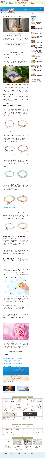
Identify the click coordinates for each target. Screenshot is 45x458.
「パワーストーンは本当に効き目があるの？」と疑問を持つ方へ (11, 366)
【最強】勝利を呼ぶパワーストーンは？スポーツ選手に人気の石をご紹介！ (13, 363)
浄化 (17, 432)
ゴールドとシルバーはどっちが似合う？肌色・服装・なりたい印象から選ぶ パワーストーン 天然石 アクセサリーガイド (38, 57)
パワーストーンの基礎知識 (40, 80)
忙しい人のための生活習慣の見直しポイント (21, 46)
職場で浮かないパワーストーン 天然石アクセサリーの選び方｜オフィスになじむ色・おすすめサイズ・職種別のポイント (38, 47)
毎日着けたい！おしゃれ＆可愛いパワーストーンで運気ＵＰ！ (11, 360)
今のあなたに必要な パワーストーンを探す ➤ (16, 33)
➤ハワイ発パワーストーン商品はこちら (8, 381)
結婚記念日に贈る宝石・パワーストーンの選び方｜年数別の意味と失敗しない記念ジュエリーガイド (38, 33)
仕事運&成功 (17, 427)
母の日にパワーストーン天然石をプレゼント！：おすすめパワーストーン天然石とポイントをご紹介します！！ (38, 70)
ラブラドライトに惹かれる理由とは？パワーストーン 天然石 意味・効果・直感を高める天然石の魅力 (38, 75)
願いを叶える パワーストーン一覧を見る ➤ (16, 351)
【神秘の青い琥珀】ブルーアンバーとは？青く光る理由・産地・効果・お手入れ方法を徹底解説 (38, 37)
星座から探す (32, 453)
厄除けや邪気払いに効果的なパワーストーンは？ (9, 361)
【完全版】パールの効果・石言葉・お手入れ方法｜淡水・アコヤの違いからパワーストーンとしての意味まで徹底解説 (38, 52)
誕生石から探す (13, 453)
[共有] (1, 12)
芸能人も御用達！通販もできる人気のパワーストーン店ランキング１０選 (12, 358)
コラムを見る (38, 453)
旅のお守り (17, 434)
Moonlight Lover (22, 233)
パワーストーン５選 (33, 80)
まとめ (5, 48)
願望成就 (28, 426)
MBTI (37, 79)
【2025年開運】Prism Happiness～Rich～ (9, 207)
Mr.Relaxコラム (39, 79)
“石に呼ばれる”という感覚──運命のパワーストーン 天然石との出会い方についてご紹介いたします (38, 66)
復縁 (27, 429)
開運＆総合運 (7, 426)
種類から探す (6, 453)
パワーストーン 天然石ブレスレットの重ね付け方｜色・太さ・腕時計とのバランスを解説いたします (38, 42)
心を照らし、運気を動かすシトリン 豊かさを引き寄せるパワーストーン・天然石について (38, 61)
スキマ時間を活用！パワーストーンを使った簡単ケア (9, 46)
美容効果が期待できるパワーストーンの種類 (21, 44)
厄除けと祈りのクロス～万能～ (9, 233)
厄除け (7, 432)
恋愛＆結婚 (17, 429)
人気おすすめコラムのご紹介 (19, 48)
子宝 (37, 429)
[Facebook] (1, 9)
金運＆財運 (7, 427)
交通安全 (7, 434)
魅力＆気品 (7, 429)
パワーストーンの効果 (9, 382)
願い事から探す (25, 453)
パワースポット (40, 81)
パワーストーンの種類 (33, 81)
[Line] (1, 8)
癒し (27, 432)
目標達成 (38, 426)
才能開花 (38, 427)
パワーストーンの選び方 (36, 81)
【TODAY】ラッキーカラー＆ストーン (34, 79)
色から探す (19, 453)
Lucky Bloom (23, 207)
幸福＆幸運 (17, 426)
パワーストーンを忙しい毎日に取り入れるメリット (9, 44)
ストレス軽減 (37, 432)
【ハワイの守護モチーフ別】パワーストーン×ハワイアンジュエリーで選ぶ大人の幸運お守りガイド (38, 23)
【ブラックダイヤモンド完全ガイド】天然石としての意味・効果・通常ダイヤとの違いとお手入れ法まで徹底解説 (38, 28)
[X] (1, 10)
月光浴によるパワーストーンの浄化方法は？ (9, 364)
